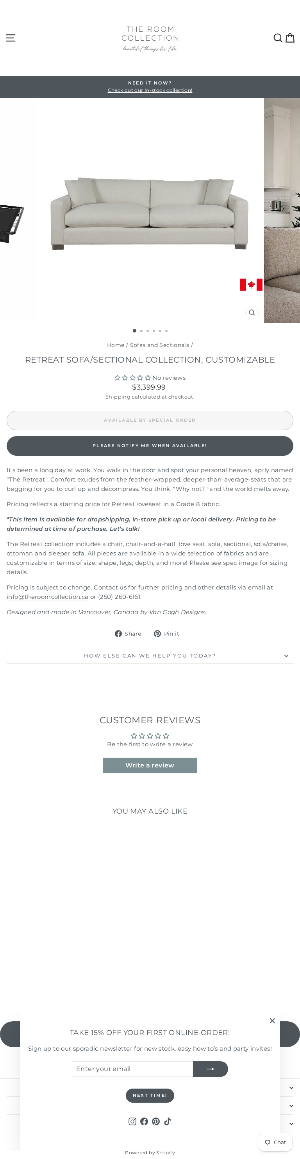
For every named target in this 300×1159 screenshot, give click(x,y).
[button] (132, 377)
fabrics (234, 553)
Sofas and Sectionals (159, 345)
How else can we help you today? (150, 655)
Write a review (149, 765)
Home (116, 345)
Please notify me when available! (150, 445)
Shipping (117, 397)
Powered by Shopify (150, 1152)
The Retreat (27, 479)
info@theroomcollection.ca (47, 596)
